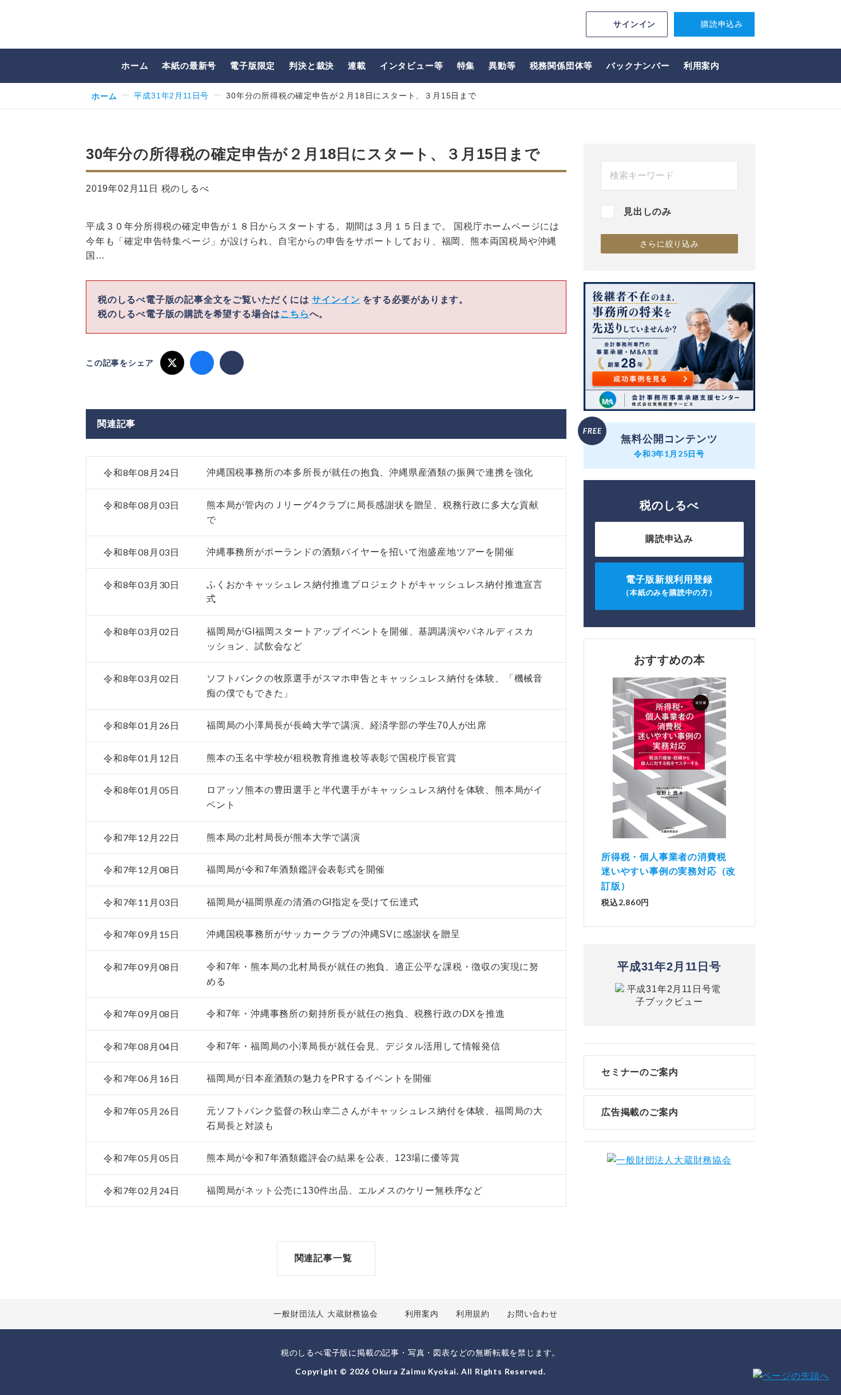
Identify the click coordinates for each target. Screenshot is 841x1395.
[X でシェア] (172, 363)
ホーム (134, 65)
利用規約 (473, 1313)
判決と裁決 (311, 65)
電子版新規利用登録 (669, 585)
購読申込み (722, 24)
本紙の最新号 (189, 65)
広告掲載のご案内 (639, 1112)
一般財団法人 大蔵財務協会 (325, 1313)
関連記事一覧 (323, 1258)
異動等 (502, 65)
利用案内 (702, 65)
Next (737, 769)
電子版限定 (252, 65)
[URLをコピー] (232, 363)
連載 (357, 65)
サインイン (634, 24)
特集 (466, 65)
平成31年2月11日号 (171, 95)
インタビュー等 (411, 65)
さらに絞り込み (669, 243)
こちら (294, 314)
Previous (601, 769)
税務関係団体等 (561, 65)
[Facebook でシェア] (202, 363)
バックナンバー (638, 65)
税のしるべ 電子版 (166, 26)
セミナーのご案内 (639, 1072)
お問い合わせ (532, 1313)
